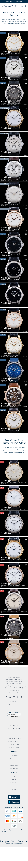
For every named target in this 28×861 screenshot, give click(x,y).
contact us (16, 25)
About (14, 779)
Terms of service (14, 704)
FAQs (14, 708)
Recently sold (14, 762)
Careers (14, 786)
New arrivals (14, 758)
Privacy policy (14, 701)
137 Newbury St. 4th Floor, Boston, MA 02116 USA (14, 682)
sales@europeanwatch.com (14, 692)
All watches (14, 755)
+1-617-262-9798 (14, 690)
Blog (14, 776)
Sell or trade (14, 765)
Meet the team (14, 783)
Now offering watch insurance (14, 1)
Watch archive (14, 768)
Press (14, 789)
